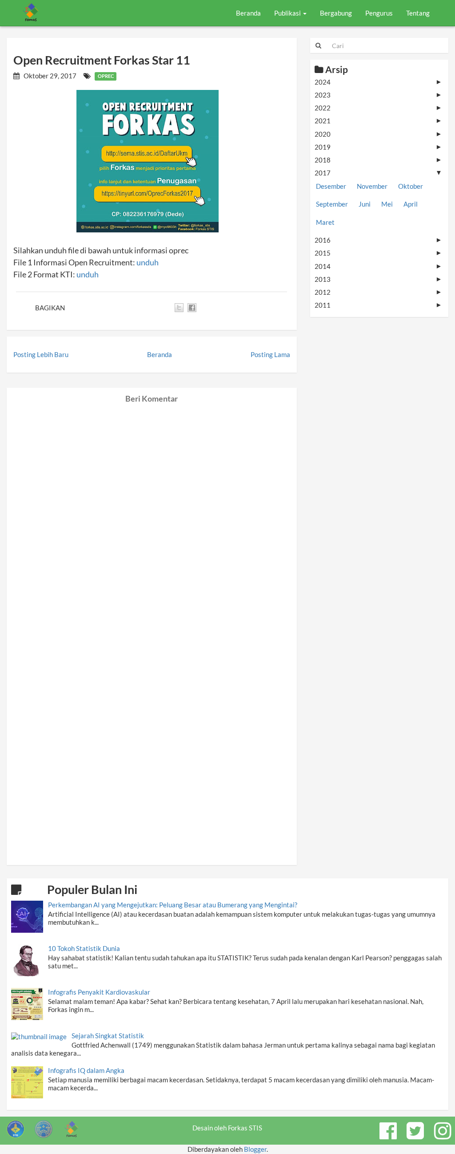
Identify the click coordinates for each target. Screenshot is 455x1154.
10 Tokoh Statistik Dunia (84, 948)
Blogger (255, 1149)
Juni (365, 204)
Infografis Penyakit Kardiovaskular (99, 992)
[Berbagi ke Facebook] (192, 307)
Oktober (410, 186)
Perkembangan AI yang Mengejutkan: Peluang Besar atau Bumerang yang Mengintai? (172, 905)
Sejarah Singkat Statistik (108, 1036)
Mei (387, 204)
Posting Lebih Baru (40, 354)
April (410, 204)
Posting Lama (270, 354)
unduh (147, 262)
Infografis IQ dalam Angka (86, 1070)
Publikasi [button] (288, 13)
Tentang (418, 13)
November (372, 186)
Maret (325, 222)
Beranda (248, 13)
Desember (331, 186)
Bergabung (336, 13)
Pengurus (379, 13)
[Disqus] (151, 514)
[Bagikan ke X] (179, 307)
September (332, 204)
